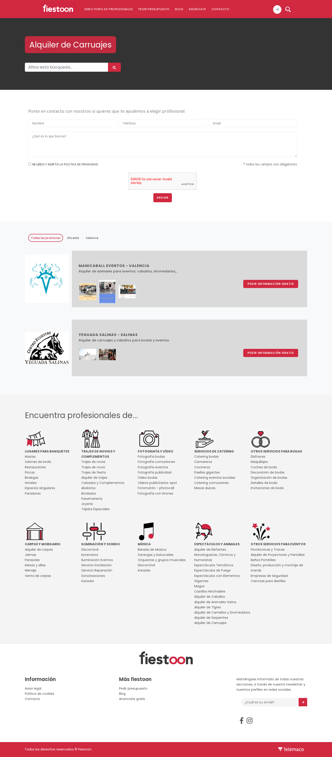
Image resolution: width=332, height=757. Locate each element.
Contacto (220, 9)
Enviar (162, 198)
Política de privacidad (81, 164)
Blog (179, 9)
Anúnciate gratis (132, 699)
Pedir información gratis (271, 284)
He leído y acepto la (65, 164)
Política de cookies (39, 693)
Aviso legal (33, 688)
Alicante (73, 238)
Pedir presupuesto (154, 9)
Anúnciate (197, 9)
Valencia (92, 238)
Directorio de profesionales (108, 9)
